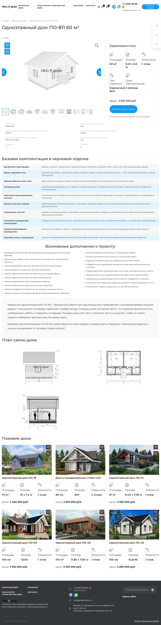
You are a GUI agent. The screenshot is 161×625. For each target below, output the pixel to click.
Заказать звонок (150, 7)
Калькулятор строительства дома (51, 7)
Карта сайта (129, 596)
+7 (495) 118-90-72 (130, 5)
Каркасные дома (23, 7)
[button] (100, 72)
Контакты (90, 6)
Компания (78, 6)
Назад (6, 38)
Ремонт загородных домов (146, 621)
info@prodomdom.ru (131, 10)
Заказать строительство (123, 109)
